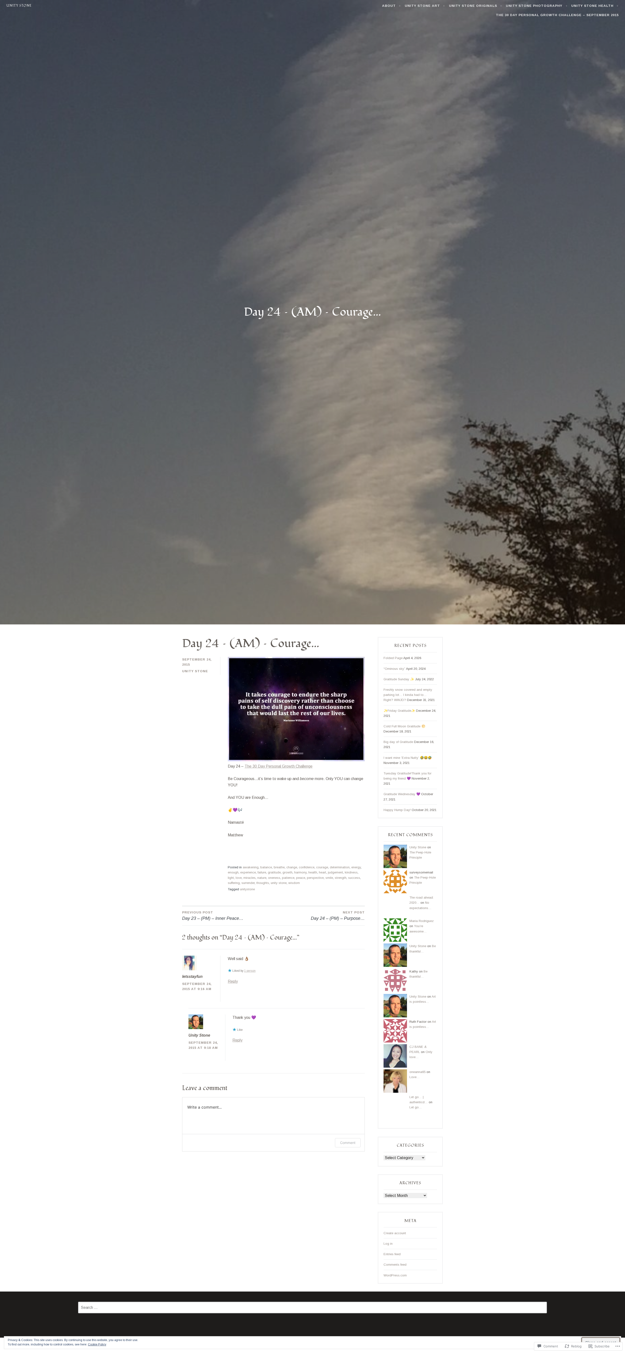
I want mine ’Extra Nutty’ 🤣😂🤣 (408, 758)
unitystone (247, 889)
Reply (233, 981)
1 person (250, 970)
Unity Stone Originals (473, 6)
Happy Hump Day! (397, 810)
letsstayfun (192, 976)
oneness (274, 878)
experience (248, 872)
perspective (315, 878)
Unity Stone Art (422, 6)
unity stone (279, 883)
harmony (300, 872)
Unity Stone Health (592, 6)
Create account (395, 1233)
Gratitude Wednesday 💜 (402, 794)
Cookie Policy (97, 1344)
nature (261, 878)
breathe (279, 867)
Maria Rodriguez (421, 921)
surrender (248, 883)
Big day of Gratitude (398, 742)
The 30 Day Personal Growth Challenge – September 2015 (557, 15)
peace (300, 878)
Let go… (415, 1107)
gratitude (274, 872)
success (354, 878)
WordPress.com (395, 1275)
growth (287, 872)
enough (233, 872)
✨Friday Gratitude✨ (399, 710)
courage (322, 867)
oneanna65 (417, 1072)
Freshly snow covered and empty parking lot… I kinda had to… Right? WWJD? (408, 695)
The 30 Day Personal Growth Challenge (278, 766)
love (239, 878)
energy (356, 867)
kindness (351, 872)
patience (288, 878)
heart (322, 872)
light (231, 878)
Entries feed (392, 1254)
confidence (306, 867)
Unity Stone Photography (534, 6)
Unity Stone (19, 5)
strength (340, 878)
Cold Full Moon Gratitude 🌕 (404, 726)
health (312, 872)
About (389, 6)
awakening (251, 867)
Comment (347, 1143)
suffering (234, 883)
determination (340, 867)
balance (266, 867)
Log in (388, 1243)
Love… (414, 1077)
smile (329, 878)
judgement (335, 872)
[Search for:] (312, 1308)
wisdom (294, 883)
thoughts (262, 883)
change (291, 867)
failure (262, 872)
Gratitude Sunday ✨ (399, 679)
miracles (249, 878)
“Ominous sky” (394, 669)
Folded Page (393, 658)
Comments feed (395, 1264)
